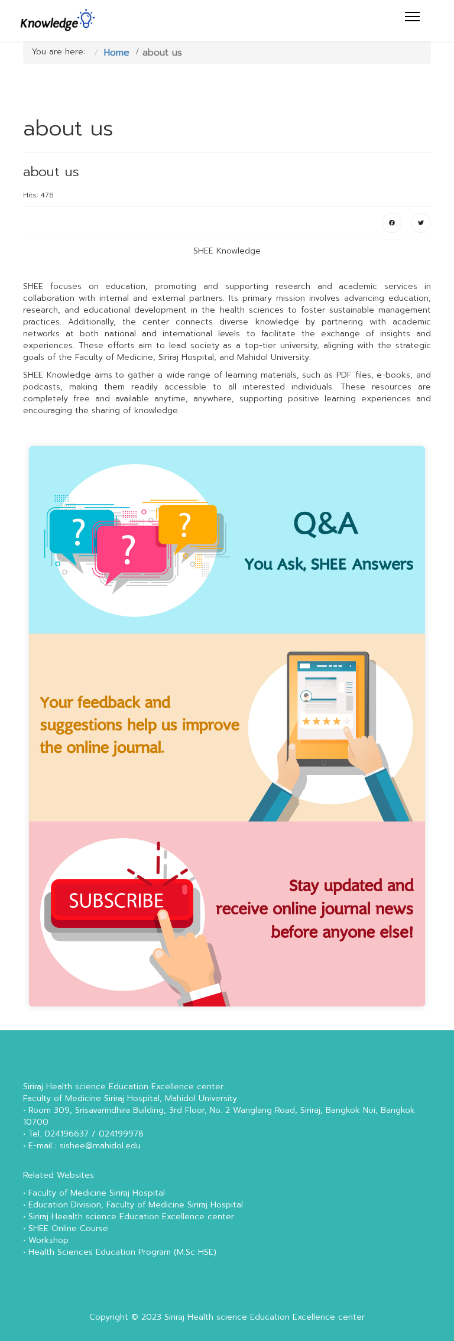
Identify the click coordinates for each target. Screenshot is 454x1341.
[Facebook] (392, 223)
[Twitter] (421, 223)
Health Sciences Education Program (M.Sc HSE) (122, 1252)
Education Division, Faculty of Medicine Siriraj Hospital (135, 1205)
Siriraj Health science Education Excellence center (264, 1317)
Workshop (48, 1240)
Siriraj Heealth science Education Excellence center (131, 1216)
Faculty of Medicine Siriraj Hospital (96, 1193)
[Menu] (412, 16)
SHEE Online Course (68, 1228)
